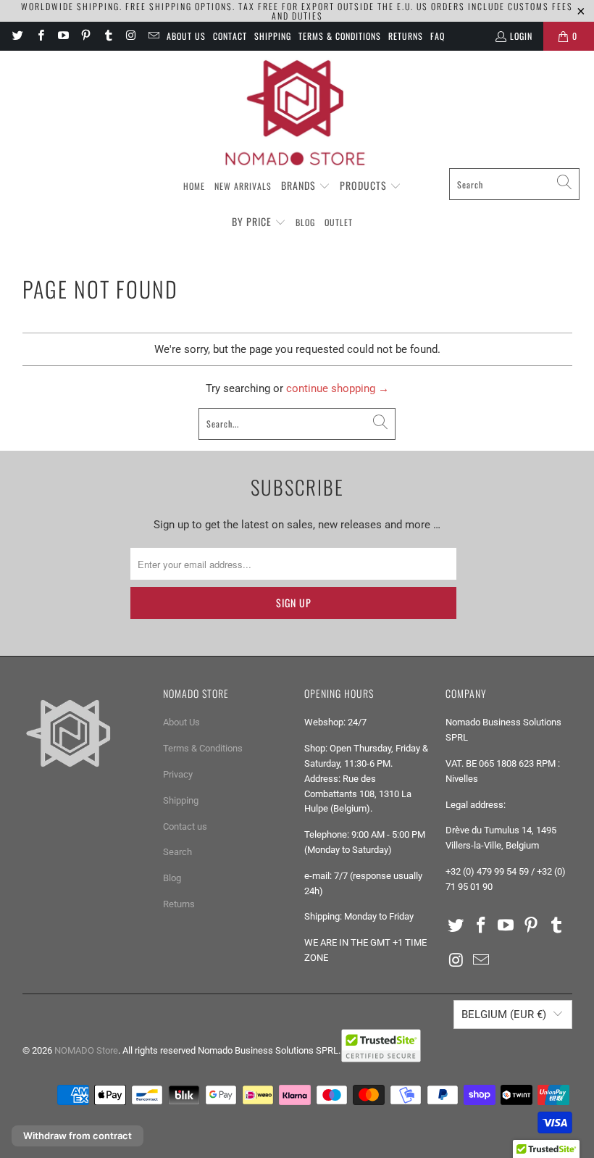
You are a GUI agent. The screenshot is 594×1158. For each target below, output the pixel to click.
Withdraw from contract (77, 1135)
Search (177, 851)
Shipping (272, 36)
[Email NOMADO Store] (153, 36)
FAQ (437, 36)
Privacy (178, 774)
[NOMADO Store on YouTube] (63, 36)
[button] (305, 186)
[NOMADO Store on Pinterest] (85, 36)
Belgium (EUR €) (503, 1014)
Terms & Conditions (339, 36)
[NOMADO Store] (297, 113)
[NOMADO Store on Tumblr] (107, 36)
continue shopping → (337, 388)
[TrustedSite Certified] (381, 1045)
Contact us (185, 826)
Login (521, 36)
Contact (230, 36)
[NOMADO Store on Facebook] (39, 36)
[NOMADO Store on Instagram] (130, 36)
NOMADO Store (86, 1050)
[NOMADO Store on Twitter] (17, 36)
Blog (172, 877)
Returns (405, 36)
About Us (186, 36)
